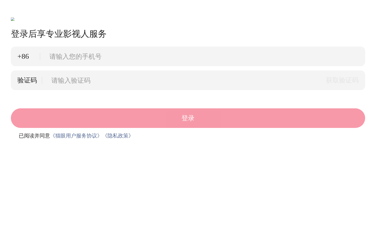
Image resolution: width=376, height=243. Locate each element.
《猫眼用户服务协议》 (76, 136)
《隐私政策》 (118, 136)
